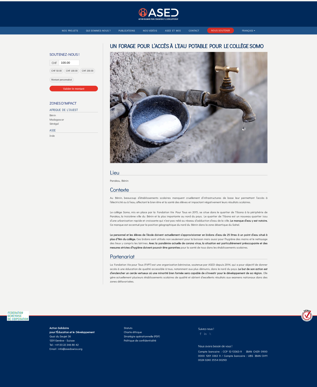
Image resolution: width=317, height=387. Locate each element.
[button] (248, 30)
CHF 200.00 (87, 71)
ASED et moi (173, 30)
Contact (194, 30)
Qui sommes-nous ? (98, 30)
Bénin (53, 115)
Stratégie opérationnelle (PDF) (142, 336)
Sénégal (54, 123)
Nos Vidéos (150, 30)
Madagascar (57, 119)
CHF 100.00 (71, 71)
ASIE (53, 130)
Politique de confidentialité (140, 340)
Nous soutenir (220, 30)
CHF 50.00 (56, 71)
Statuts (128, 328)
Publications (127, 30)
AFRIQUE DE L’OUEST (64, 110)
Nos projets (70, 30)
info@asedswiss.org (70, 349)
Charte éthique (133, 332)
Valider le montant (73, 88)
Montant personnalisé (61, 79)
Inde (52, 135)
